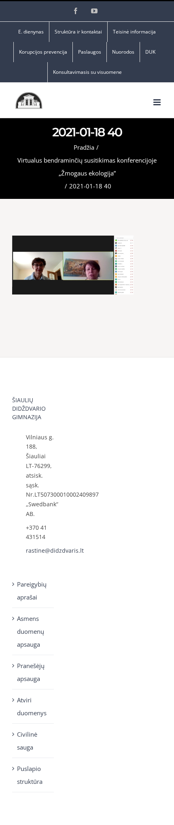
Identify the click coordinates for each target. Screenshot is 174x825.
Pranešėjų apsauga (31, 672)
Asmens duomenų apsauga (30, 631)
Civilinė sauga (27, 740)
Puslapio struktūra (29, 774)
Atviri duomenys (32, 706)
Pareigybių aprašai (32, 590)
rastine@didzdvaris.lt (40, 550)
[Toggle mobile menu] (157, 102)
